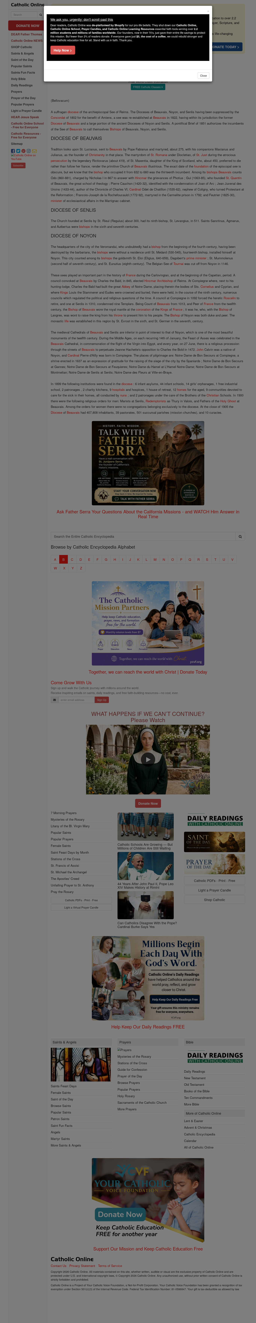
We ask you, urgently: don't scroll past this (81, 19)
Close (203, 75)
